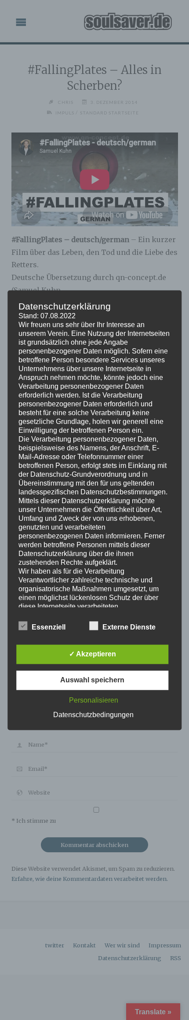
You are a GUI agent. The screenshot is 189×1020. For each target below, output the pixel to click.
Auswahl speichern (92, 680)
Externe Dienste (129, 627)
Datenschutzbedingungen (93, 714)
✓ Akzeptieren (92, 654)
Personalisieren (93, 700)
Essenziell (48, 627)
